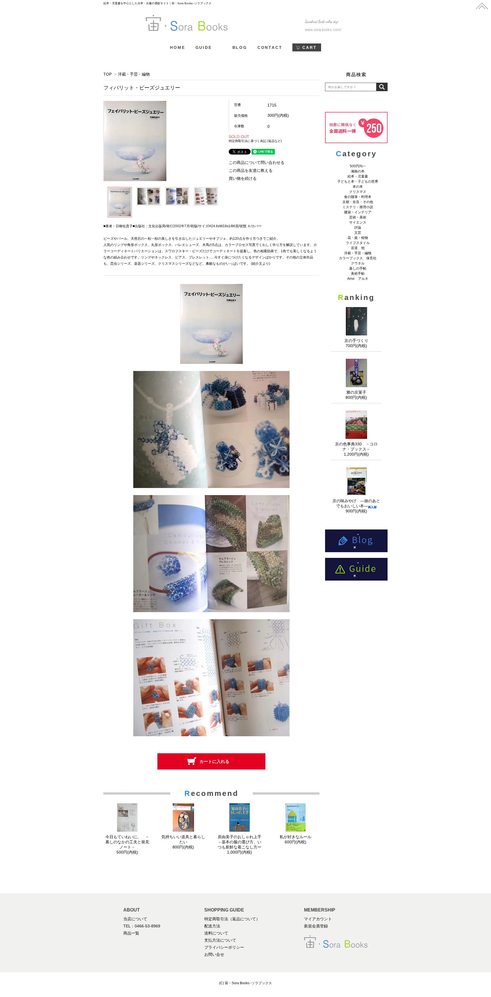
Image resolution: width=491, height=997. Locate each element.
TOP (107, 74)
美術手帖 (358, 274)
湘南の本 (358, 171)
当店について (135, 919)
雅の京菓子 (356, 392)
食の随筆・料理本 (357, 197)
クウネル (358, 263)
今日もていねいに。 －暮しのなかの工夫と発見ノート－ (127, 842)
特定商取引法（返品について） (232, 919)
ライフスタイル (358, 243)
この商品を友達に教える (250, 170)
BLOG (239, 47)
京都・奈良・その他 (357, 202)
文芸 (357, 233)
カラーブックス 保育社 (357, 258)
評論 (357, 228)
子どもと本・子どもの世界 (357, 181)
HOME (177, 47)
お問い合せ (214, 954)
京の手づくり (356, 340)
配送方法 (212, 926)
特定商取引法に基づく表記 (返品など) (255, 141)
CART (309, 47)
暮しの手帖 (357, 268)
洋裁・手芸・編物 (136, 74)
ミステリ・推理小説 (357, 207)
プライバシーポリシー (224, 947)
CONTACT (269, 47)
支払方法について (220, 940)
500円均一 (358, 166)
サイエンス (357, 222)
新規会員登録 (316, 926)
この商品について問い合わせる (256, 162)
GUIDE (203, 47)
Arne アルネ (357, 279)
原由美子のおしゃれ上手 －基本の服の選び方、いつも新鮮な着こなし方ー (241, 842)
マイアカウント (318, 919)
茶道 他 (358, 248)
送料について (216, 933)
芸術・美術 (357, 217)
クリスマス (357, 192)
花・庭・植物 (358, 238)
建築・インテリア (357, 212)
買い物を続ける (243, 178)
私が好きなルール (295, 837)
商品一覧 (131, 933)
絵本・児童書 (358, 176)
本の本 (358, 187)
